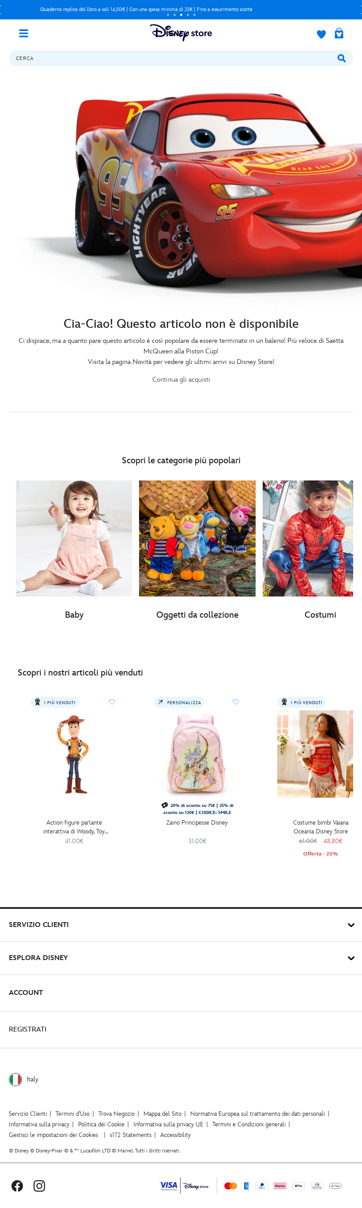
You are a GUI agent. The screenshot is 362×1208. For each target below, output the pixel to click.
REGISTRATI (27, 1029)
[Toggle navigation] (27, 32)
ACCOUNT (26, 993)
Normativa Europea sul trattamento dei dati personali (257, 1114)
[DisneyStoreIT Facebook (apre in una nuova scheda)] (17, 1186)
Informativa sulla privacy (39, 1124)
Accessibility (175, 1135)
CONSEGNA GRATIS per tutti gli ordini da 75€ (146, 9)
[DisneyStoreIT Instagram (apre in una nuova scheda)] (39, 1186)
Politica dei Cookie (101, 1124)
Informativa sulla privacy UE (168, 1124)
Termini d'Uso (73, 1114)
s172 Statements (130, 1135)
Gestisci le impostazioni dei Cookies (53, 1135)
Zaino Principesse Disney (197, 822)
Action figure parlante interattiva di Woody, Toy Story (74, 827)
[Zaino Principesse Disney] (197, 753)
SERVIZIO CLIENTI (39, 925)
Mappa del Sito (162, 1114)
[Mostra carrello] (339, 34)
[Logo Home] (181, 32)
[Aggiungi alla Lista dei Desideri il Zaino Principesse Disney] (235, 702)
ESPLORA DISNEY (38, 958)
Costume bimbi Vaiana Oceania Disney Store (320, 827)
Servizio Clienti (28, 1114)
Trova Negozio (116, 1114)
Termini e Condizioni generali (249, 1124)
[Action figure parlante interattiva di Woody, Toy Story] (73, 753)
